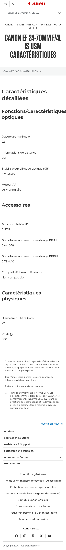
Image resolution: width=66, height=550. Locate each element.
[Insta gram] (24, 535)
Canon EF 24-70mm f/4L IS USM (20, 71)
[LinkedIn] (33, 535)
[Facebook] (16, 535)
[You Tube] (49, 535)
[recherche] (13, 4)
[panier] (5, 4)
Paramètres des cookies (33, 519)
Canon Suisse (31, 528)
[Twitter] (41, 535)
